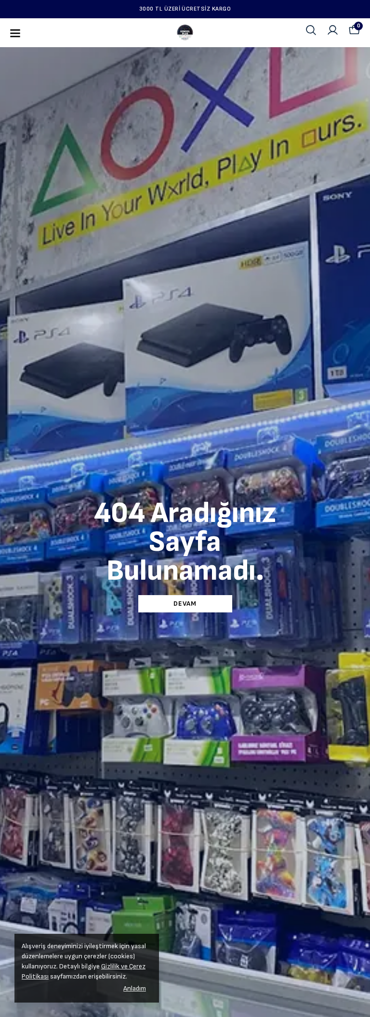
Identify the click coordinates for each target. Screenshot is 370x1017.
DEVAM (185, 603)
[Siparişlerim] (333, 30)
